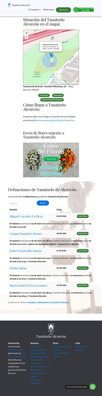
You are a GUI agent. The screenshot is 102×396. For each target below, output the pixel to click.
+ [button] (26, 33)
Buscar (43, 203)
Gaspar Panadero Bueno (26, 233)
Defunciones (48, 10)
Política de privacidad (39, 357)
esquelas (32, 302)
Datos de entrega (37, 350)
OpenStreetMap (66, 84)
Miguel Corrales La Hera (26, 216)
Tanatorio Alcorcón (21, 5)
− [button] (26, 36)
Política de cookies (38, 353)
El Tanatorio (33, 10)
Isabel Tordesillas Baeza (25, 251)
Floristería (63, 10)
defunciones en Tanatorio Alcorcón (53, 302)
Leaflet (56, 84)
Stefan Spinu (18, 268)
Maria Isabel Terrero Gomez (28, 285)
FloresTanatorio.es (16, 350)
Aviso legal (35, 347)
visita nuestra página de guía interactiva (55, 120)
